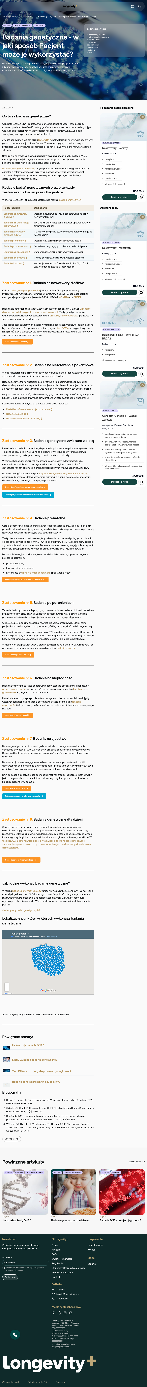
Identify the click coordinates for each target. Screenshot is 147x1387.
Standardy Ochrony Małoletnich (68, 1268)
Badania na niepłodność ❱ (17, 252)
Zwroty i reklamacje (62, 1258)
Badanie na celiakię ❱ (17, 413)
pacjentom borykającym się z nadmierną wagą (62, 473)
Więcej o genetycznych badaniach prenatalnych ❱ (25, 579)
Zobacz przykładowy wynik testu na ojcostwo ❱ (24, 796)
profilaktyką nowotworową (64, 315)
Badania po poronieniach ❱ (17, 246)
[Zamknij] (20, 1329)
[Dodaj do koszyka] (141, 197)
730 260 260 (61, 1298)
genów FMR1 (9, 692)
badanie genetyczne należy (26, 890)
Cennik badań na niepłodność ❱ (17, 715)
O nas (55, 1245)
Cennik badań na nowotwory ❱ (17, 341)
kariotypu (78, 689)
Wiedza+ (92, 1249)
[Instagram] (65, 1313)
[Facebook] (59, 1313)
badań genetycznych (70, 199)
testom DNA (44, 139)
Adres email (7, 1257)
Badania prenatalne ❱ (15, 240)
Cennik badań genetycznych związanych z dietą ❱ (25, 487)
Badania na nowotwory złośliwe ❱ (15, 215)
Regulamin (57, 1263)
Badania (92, 1263)
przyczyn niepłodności (14, 689)
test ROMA (63, 328)
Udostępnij (9, 1138)
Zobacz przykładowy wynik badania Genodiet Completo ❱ (28, 495)
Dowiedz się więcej (119, 197)
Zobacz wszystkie (137, 1161)
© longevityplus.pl (10, 1382)
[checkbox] (3, 1268)
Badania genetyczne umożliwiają (19, 168)
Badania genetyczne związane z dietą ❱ (14, 233)
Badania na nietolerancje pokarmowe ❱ (16, 224)
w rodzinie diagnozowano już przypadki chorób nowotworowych (46, 310)
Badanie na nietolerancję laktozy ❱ (24, 418)
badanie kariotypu (66, 648)
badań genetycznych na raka (25, 290)
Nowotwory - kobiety (115, 148)
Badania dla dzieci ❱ (14, 263)
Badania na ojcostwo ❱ (15, 257)
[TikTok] (70, 1313)
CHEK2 (77, 297)
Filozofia (56, 1249)
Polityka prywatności (62, 1272)
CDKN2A (64, 297)
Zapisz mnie (10, 1277)
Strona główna (9, 16)
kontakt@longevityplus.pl (67, 1294)
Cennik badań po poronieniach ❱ (18, 655)
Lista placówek (95, 1245)
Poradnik (27, 16)
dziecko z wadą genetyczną (35, 572)
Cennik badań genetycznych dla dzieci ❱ (21, 860)
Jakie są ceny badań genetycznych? (21, 910)
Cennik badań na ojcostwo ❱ (16, 788)
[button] (15, 1335)
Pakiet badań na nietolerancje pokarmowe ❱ (29, 409)
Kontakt (56, 1277)
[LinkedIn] (53, 1313)
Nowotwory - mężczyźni (116, 248)
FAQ (54, 1254)
